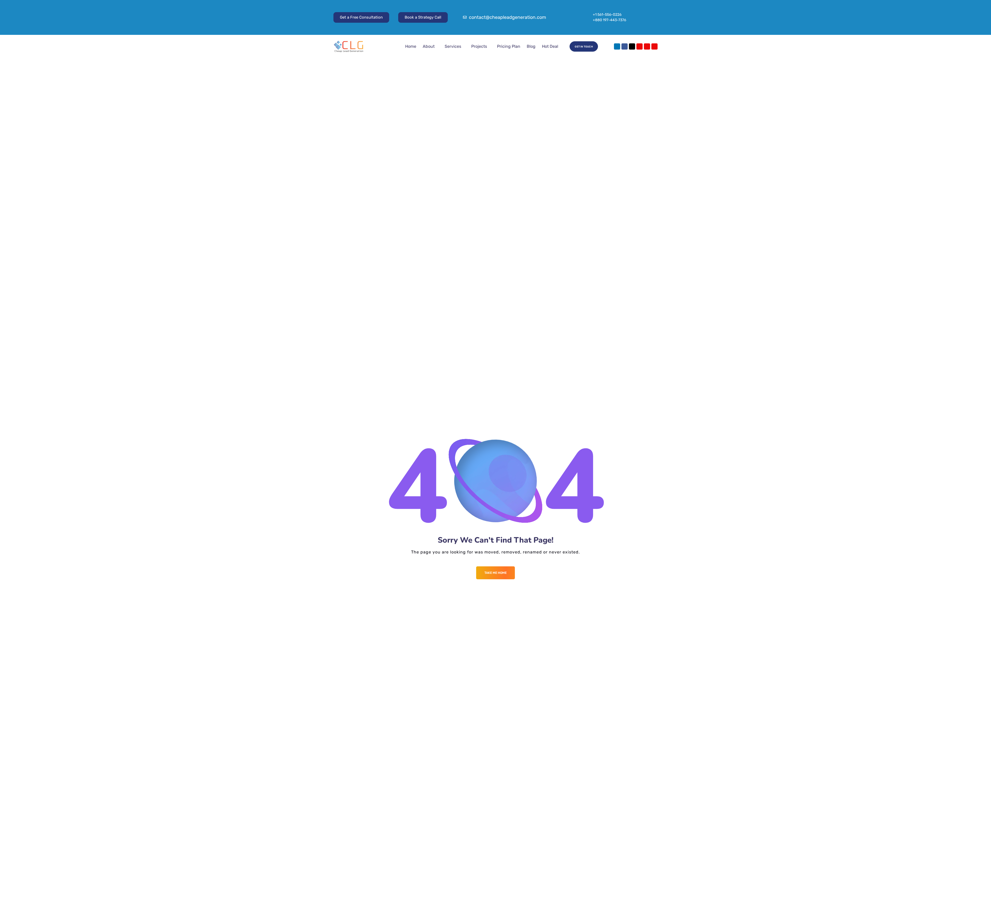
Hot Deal (550, 46)
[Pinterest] (654, 46)
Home (410, 46)
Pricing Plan (508, 46)
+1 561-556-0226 (607, 14)
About (429, 46)
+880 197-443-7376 (609, 20)
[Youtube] (647, 46)
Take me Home (495, 573)
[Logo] (348, 46)
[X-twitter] (632, 46)
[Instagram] (639, 46)
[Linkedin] (617, 46)
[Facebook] (624, 46)
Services (453, 46)
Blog (531, 46)
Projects (479, 46)
